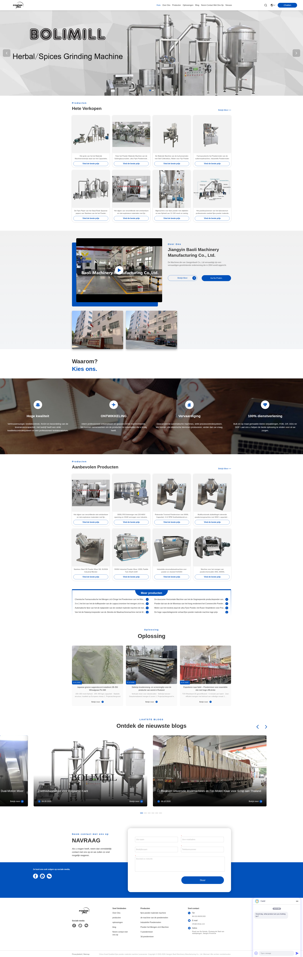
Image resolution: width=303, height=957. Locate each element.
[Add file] (256, 953)
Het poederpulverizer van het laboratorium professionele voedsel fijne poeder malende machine (212, 212)
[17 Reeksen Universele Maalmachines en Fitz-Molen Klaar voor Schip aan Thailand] (210, 806)
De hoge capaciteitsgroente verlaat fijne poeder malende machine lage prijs (186, 599)
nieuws (228, 5)
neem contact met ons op (212, 5)
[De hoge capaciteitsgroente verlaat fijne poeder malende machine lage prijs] (226, 599)
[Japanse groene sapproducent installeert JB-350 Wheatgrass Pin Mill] (97, 665)
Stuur (202, 880)
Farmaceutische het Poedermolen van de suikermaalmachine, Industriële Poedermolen (212, 157)
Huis (158, 5)
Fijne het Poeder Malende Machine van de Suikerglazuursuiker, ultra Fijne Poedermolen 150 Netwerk (131, 157)
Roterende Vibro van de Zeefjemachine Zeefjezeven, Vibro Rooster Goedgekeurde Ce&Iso (189, 612)
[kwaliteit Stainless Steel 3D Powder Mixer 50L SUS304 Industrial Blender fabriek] (91, 547)
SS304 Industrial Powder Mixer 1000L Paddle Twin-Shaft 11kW (131, 570)
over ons (166, 5)
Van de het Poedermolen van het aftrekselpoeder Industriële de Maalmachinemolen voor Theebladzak (110, 612)
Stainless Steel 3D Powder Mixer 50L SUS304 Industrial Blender (91, 570)
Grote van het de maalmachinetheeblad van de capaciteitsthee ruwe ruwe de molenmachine (189, 608)
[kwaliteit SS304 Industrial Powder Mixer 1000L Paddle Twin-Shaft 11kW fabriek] (131, 547)
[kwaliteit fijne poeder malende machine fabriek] (151, 95)
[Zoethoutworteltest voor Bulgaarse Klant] (90, 806)
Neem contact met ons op (120, 933)
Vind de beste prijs (90, 164)
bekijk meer (224, 110)
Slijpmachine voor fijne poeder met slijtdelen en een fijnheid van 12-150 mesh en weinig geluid (171, 212)
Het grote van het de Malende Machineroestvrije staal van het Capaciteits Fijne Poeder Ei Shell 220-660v (91, 157)
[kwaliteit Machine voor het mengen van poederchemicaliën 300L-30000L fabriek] (212, 547)
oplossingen (188, 5)
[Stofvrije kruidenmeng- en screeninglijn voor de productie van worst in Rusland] (151, 665)
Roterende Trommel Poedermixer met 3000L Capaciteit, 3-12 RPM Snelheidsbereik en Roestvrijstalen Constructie (172, 516)
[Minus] (297, 901)
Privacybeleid (77, 954)
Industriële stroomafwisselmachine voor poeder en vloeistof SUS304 (172, 570)
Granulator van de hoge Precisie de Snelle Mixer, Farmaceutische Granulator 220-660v (189, 603)
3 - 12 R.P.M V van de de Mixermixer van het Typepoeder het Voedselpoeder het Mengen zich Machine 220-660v (110, 603)
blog (197, 5)
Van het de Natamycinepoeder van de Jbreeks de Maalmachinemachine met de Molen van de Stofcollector (110, 599)
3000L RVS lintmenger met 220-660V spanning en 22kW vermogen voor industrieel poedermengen (131, 516)
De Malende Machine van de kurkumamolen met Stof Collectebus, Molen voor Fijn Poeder (172, 157)
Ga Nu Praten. (216, 278)
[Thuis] (85, 914)
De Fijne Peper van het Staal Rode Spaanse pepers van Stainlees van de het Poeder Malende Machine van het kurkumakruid (90, 212)
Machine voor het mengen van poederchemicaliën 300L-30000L (212, 570)
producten (176, 5)
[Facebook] (35, 876)
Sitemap (86, 954)
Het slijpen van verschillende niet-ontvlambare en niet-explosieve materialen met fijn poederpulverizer (131, 212)
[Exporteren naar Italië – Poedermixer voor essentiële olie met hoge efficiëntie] (205, 665)
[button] (150, 90)
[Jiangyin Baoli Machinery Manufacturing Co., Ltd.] (19, 5)
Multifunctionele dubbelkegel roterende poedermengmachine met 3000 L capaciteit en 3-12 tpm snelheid (212, 516)
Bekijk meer (96, 702)
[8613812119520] (42, 876)
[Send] (297, 953)
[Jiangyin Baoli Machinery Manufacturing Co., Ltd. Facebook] (74, 925)
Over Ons (116, 913)
